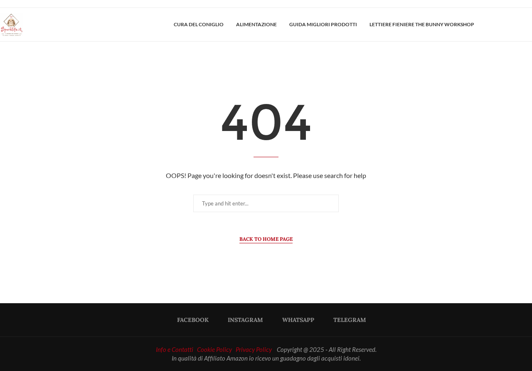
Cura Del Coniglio (199, 24)
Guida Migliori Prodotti (323, 24)
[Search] (528, 24)
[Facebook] (502, 24)
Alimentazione (256, 24)
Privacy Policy (254, 349)
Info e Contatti (174, 349)
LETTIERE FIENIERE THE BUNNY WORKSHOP (421, 24)
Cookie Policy (214, 349)
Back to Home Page (266, 239)
